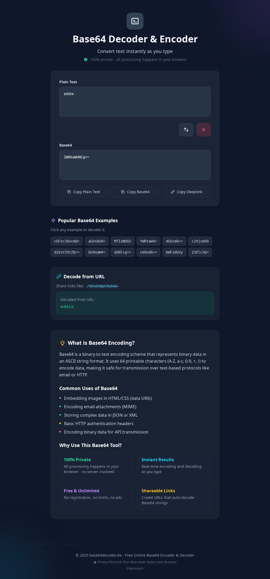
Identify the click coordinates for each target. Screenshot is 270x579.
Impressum (135, 568)
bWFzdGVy (174, 252)
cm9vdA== (148, 252)
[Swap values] (186, 129)
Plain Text (68, 81)
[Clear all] (203, 129)
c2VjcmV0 (200, 241)
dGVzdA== (174, 241)
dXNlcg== (122, 252)
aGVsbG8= (96, 241)
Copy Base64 (138, 191)
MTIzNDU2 (122, 241)
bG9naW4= (96, 252)
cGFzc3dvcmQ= (66, 241)
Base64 (65, 145)
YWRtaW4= (148, 241)
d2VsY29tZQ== (66, 252)
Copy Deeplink (189, 191)
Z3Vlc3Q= (200, 252)
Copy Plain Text (86, 191)
